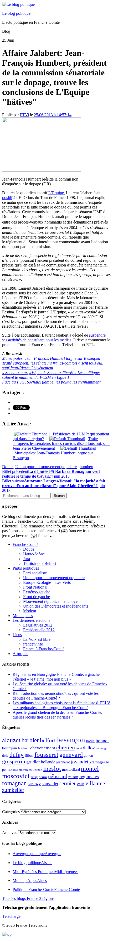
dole (5, 756)
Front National (35, 587)
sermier (67, 783)
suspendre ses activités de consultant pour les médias (54, 337)
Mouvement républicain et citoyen (51, 601)
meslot (52, 768)
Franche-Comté (25, 544)
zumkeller (13, 790)
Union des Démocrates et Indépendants (55, 606)
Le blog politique (16, 13)
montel (90, 768)
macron (23, 769)
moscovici (15, 775)
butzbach (23, 748)
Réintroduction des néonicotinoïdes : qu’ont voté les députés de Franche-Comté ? (56, 695)
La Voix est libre (36, 639)
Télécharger (12, 916)
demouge (101, 748)
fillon (29, 755)
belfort (47, 740)
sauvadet (50, 783)
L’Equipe (56, 193)
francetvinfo (33, 644)
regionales (89, 776)
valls (80, 784)
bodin (90, 741)
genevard (71, 754)
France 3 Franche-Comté (43, 649)
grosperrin (13, 761)
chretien (65, 747)
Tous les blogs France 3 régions (28, 898)
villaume (95, 783)
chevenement (42, 747)
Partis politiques (26, 568)
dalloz (89, 747)
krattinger (97, 762)
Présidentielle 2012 (39, 630)
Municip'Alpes (30, 880)
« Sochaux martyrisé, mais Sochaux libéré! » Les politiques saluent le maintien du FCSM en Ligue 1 (51, 375)
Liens (17, 634)
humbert (86, 466)
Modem (29, 611)
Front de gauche (36, 596)
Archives (9, 832)
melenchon (35, 769)
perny (34, 777)
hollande (48, 762)
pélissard (57, 776)
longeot (13, 769)
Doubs (7, 466)
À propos (20, 653)
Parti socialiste (35, 573)
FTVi (24, 115)
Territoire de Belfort (39, 563)
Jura (26, 558)
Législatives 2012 (37, 625)
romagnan (14, 783)
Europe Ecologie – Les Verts (47, 582)
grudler (33, 761)
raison (73, 776)
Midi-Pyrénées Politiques (45, 871)
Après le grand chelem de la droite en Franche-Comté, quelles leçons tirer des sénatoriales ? (57, 714)
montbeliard (71, 769)
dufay (16, 754)
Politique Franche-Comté (46, 889)
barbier (30, 740)
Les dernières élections (31, 620)
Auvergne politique (37, 853)
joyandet (79, 761)
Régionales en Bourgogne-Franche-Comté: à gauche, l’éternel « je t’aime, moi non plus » (57, 676)
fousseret (46, 754)
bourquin (9, 748)
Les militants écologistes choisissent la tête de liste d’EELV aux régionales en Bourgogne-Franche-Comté (61, 705)
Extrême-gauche (36, 592)
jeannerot (63, 762)
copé (79, 748)
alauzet (11, 740)
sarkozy (34, 784)
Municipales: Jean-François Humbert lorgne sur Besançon (51, 358)
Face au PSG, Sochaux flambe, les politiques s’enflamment (51, 382)
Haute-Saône (34, 554)
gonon (88, 756)
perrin (43, 777)
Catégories (11, 811)
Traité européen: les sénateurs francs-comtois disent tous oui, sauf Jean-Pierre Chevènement (52, 365)
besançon (70, 739)
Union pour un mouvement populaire (46, 466)
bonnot (102, 740)
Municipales (23, 615)
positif (7, 197)
